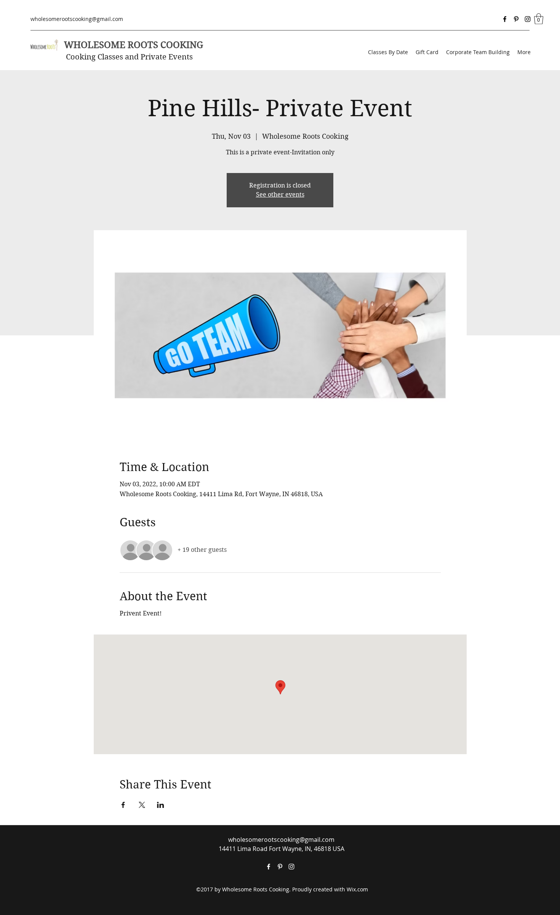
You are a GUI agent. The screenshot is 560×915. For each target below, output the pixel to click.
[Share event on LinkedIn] (160, 805)
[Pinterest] (516, 19)
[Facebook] (505, 19)
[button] (538, 18)
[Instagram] (527, 19)
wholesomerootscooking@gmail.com (76, 18)
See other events (280, 194)
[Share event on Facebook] (123, 805)
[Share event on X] (142, 805)
